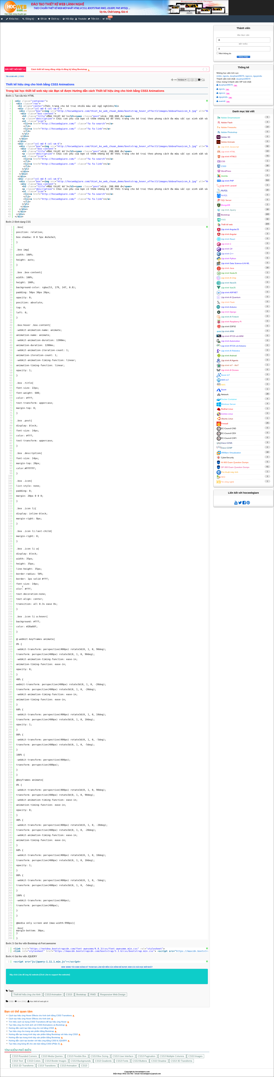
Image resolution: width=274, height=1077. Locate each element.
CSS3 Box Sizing (99, 1056)
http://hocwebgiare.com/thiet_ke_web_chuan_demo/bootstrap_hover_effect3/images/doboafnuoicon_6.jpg (127, 181)
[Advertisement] (90, 45)
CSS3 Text (17, 1061)
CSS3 (69, 994)
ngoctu (226, 76)
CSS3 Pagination (146, 1056)
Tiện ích (95, 19)
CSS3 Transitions (47, 1065)
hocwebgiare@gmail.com (150, 1074)
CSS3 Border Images (55, 1061)
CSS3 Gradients (103, 1061)
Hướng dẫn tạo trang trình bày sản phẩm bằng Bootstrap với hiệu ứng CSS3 (43, 1034)
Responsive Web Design (112, 994)
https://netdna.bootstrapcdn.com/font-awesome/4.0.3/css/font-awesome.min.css (84, 948)
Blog (108, 18)
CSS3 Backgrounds (81, 1061)
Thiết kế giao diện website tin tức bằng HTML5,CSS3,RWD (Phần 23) (64, 69)
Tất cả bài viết (11, 76)
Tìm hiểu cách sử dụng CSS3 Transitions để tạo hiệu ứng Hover (38, 1022)
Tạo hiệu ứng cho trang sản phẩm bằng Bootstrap (31, 1031)
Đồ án (44, 19)
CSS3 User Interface (123, 1056)
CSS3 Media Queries (52, 1056)
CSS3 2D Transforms (23, 1065)
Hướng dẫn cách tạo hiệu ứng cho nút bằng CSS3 (31, 1028)
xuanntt (222, 101)
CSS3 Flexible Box (76, 1056)
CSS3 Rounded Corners (24, 1056)
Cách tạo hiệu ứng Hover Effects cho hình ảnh (30, 1018)
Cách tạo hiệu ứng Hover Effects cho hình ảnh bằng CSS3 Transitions (40, 1015)
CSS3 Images (195, 1056)
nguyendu (257, 76)
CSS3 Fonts (122, 1061)
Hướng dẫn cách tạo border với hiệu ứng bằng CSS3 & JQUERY (38, 1040)
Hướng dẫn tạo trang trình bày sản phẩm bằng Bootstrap (34, 1037)
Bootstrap (81, 994)
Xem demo (66, 967)
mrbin (219, 76)
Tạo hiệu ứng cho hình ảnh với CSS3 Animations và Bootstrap (37, 1025)
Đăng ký (30, 19)
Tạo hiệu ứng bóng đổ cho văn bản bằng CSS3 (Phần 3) (34, 1044)
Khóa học (14, 19)
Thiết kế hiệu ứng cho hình (27, 994)
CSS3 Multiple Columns (172, 1056)
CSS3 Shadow (158, 1061)
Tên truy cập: (243, 35)
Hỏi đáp (70, 19)
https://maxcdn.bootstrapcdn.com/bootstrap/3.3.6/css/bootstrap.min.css (104, 951)
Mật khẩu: (243, 44)
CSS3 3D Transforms (181, 1061)
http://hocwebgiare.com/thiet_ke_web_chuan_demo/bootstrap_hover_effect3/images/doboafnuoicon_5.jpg (127, 146)
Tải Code (75, 967)
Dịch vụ (55, 19)
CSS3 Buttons (140, 1061)
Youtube (82, 19)
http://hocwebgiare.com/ (58, 123)
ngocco (248, 76)
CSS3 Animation (53, 994)
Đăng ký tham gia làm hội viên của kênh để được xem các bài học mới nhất (116, 967)
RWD (93, 994)
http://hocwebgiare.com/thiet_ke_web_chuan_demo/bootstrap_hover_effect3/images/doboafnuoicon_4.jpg (127, 111)
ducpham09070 (237, 76)
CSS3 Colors (34, 1061)
